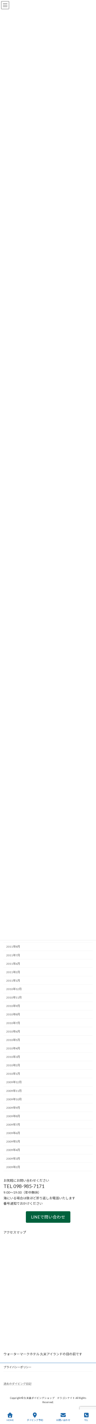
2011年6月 (13, 963)
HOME (10, 1420)
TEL (86, 1420)
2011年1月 (13, 980)
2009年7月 (13, 1124)
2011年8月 (13, 946)
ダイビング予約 (35, 1420)
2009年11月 (14, 1091)
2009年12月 (14, 1082)
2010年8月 (13, 1014)
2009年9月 (13, 1107)
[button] (48, 1217)
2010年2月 (13, 1065)
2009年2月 (13, 1167)
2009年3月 (13, 1158)
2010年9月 (13, 1006)
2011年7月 (13, 955)
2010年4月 (13, 1048)
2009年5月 (13, 1141)
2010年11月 (14, 997)
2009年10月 (14, 1099)
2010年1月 (13, 1073)
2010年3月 (13, 1057)
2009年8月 (13, 1116)
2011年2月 (13, 972)
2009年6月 (13, 1133)
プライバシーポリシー (17, 1367)
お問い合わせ (63, 1420)
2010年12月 (14, 989)
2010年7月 (13, 1023)
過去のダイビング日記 (17, 1384)
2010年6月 (13, 1031)
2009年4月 (13, 1150)
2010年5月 (13, 1040)
